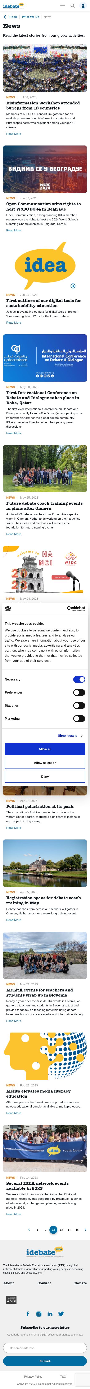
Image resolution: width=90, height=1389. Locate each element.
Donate (80, 1283)
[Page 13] (85, 1230)
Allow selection (45, 763)
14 (69, 1229)
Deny (45, 776)
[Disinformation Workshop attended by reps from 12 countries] (45, 68)
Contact (44, 1283)
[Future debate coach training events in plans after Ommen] (45, 468)
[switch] (79, 692)
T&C (63, 1376)
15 (77, 1229)
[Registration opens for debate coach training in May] (45, 863)
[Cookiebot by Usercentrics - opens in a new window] (67, 609)
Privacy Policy (33, 1376)
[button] (72, 5)
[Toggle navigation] (63, 5)
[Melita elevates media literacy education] (45, 1056)
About (8, 1283)
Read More (13, 133)
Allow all (45, 749)
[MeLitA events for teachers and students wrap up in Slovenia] (45, 955)
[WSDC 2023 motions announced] (45, 569)
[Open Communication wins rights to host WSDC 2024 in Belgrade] (45, 169)
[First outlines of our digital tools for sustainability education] (45, 266)
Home (13, 17)
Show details (67, 735)
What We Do (30, 17)
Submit (45, 1361)
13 (61, 1229)
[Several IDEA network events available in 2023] (45, 1148)
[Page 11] (29, 1230)
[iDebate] (13, 5)
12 (53, 1229)
